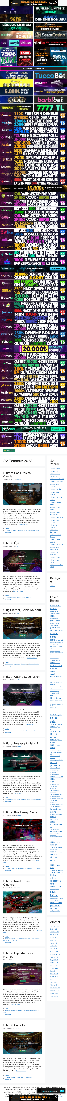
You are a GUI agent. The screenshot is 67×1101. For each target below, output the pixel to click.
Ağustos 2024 (54, 951)
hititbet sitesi (56, 831)
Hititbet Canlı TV (14, 1025)
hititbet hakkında (55, 768)
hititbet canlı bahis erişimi (55, 678)
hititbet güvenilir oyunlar (55, 757)
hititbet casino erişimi (54, 691)
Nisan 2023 (54, 996)
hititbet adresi (54, 635)
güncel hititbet (55, 628)
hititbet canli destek (10, 799)
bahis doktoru (9, 664)
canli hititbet (54, 611)
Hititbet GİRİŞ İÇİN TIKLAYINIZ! (33, 68)
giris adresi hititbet (54, 618)
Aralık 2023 (54, 974)
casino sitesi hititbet (55, 614)
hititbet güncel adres (56, 741)
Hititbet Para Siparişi (57, 479)
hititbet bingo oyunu (54, 656)
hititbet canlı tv (21, 1077)
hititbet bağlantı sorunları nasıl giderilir (56, 653)
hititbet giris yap (55, 727)
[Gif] (33, 188)
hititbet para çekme (55, 810)
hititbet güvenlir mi (55, 764)
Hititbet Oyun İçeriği (56, 489)
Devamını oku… (24, 524)
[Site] (33, 115)
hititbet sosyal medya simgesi (56, 840)
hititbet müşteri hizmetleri (54, 791)
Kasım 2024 (54, 943)
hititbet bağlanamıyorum (55, 651)
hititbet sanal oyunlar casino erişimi (56, 826)
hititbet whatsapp (56, 870)
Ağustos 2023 (54, 985)
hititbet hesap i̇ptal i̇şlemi (23, 799)
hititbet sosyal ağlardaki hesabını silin (55, 834)
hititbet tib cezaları (54, 849)
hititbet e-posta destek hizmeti (13, 1010)
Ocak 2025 (53, 940)
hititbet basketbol (55, 649)
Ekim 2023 (53, 979)
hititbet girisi (24, 664)
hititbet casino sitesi (55, 694)
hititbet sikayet (54, 829)
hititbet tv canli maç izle (56, 853)
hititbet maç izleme (55, 780)
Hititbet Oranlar (55, 557)
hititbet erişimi (53, 707)
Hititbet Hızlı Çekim (56, 544)
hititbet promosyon (54, 818)
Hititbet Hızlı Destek (56, 497)
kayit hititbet (54, 893)
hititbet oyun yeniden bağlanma (56, 804)
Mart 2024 (53, 965)
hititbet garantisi (53, 711)
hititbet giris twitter (56, 724)
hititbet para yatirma (11, 940)
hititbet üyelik (55, 886)
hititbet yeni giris (55, 882)
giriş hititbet (16, 664)
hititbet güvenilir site (56, 760)
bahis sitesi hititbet (55, 607)
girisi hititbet (8, 530)
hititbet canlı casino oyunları (31, 530)
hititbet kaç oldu (53, 772)
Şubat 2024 (54, 968)
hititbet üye (29, 597)
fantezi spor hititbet (10, 1077)
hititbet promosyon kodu (56, 823)
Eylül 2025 (53, 929)
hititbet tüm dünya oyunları (55, 862)
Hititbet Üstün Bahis (56, 517)
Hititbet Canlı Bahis (18, 530)
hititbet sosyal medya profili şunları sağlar (56, 837)
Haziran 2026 (54, 926)
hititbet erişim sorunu (54, 709)
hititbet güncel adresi (56, 746)
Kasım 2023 (54, 976)
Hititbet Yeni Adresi (56, 876)
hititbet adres (56, 630)
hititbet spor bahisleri (11, 597)
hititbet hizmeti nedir (54, 770)
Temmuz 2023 (55, 988)
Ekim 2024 (53, 946)
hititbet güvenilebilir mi (56, 753)
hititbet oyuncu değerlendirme (56, 798)
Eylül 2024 (53, 948)
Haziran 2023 (54, 990)
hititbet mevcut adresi (54, 784)
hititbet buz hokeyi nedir (27, 868)
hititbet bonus (55, 660)
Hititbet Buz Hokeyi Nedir (20, 812)
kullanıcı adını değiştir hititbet (56, 898)
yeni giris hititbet (31, 730)
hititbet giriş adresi (56, 731)
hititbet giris (37, 868)
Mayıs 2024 (54, 960)
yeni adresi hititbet (55, 907)
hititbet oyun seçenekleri (54, 801)
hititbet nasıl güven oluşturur (13, 938)
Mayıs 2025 (54, 934)
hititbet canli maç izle (55, 672)
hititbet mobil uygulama (54, 787)
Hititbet (7, 528)
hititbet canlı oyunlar (56, 689)
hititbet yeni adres (56, 872)
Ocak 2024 (53, 971)
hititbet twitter (21, 597)
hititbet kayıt (23, 730)
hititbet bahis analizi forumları (56, 642)
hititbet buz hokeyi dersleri (12, 868)
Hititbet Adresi (55, 468)
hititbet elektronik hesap (55, 702)
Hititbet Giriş (54, 471)
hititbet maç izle (56, 776)
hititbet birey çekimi (54, 658)
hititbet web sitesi (36, 799)
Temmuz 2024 (55, 954)
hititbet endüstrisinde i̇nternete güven (56, 705)
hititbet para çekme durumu (56, 814)
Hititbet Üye (11, 543)
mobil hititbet (54, 900)
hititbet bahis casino (54, 644)
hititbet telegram (56, 847)
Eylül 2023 (53, 982)
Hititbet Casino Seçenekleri (21, 676)
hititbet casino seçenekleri (12, 730)
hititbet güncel (53, 735)
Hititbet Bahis (56, 640)
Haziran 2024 (54, 957)
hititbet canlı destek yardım (56, 686)
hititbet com (55, 698)
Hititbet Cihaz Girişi (56, 482)
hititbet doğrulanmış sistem (56, 700)
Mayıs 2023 (54, 993)
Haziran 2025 (54, 932)
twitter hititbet (56, 903)
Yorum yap (8, 532)
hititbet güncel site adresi (55, 750)
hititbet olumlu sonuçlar (55, 796)
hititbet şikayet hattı (54, 889)
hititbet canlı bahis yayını (55, 680)
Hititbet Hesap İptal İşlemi (21, 743)
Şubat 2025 (54, 937)
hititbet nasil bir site (33, 664)
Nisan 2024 (54, 962)
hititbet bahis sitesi (56, 646)
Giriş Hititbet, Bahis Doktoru (22, 610)
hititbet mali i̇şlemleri (54, 774)
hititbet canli (55, 662)
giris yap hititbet (55, 623)
